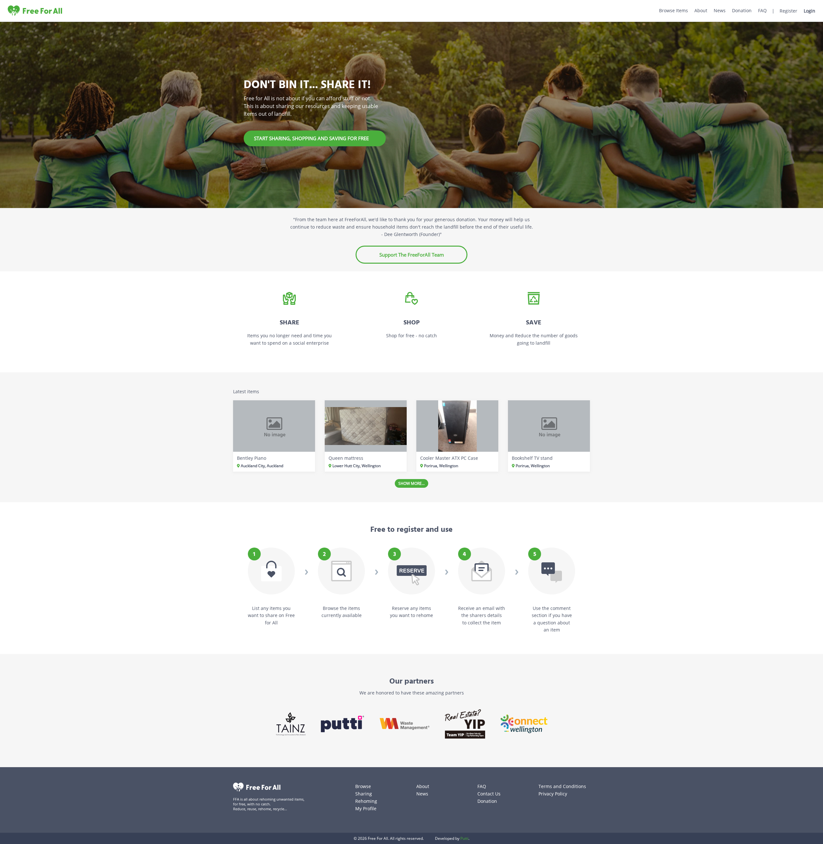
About (700, 10)
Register (788, 11)
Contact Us (489, 794)
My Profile (365, 808)
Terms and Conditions (562, 786)
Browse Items (673, 10)
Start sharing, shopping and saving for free (311, 138)
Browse (363, 786)
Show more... (411, 483)
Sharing (363, 794)
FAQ (762, 10)
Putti (464, 838)
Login (809, 11)
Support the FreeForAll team (411, 254)
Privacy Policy (552, 794)
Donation (742, 10)
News (720, 10)
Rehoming (366, 801)
